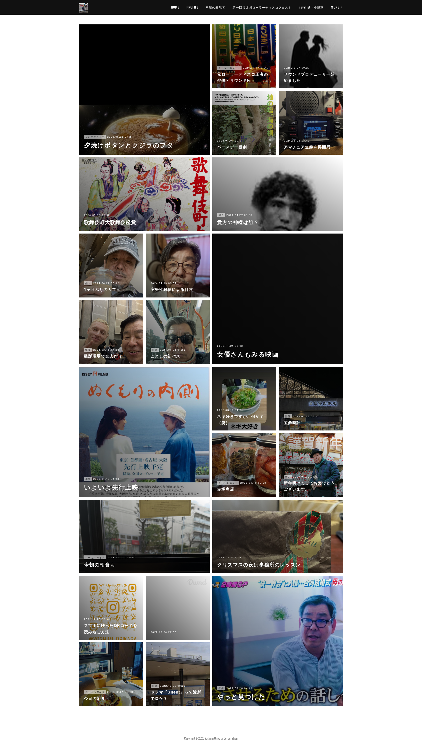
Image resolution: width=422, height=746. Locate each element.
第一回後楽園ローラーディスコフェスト (261, 7)
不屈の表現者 (215, 7)
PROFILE (192, 7)
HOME (175, 7)
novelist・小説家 (311, 7)
